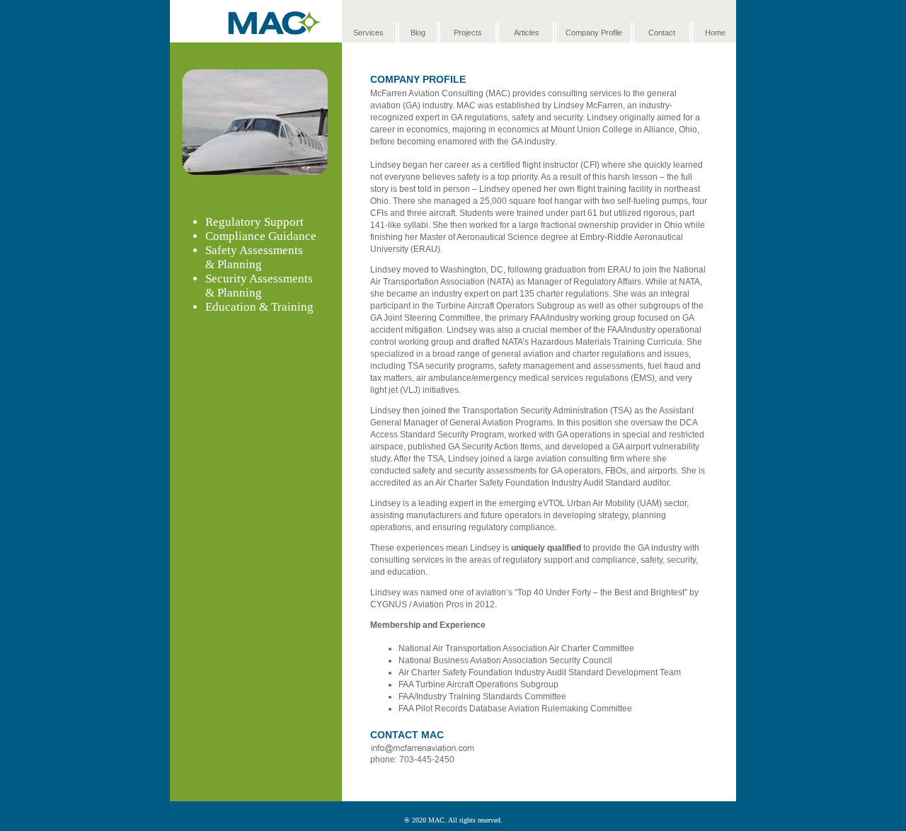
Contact (661, 32)
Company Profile (594, 32)
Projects (468, 32)
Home (715, 32)
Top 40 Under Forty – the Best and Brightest (600, 592)
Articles (526, 32)
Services (368, 32)
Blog (418, 32)
